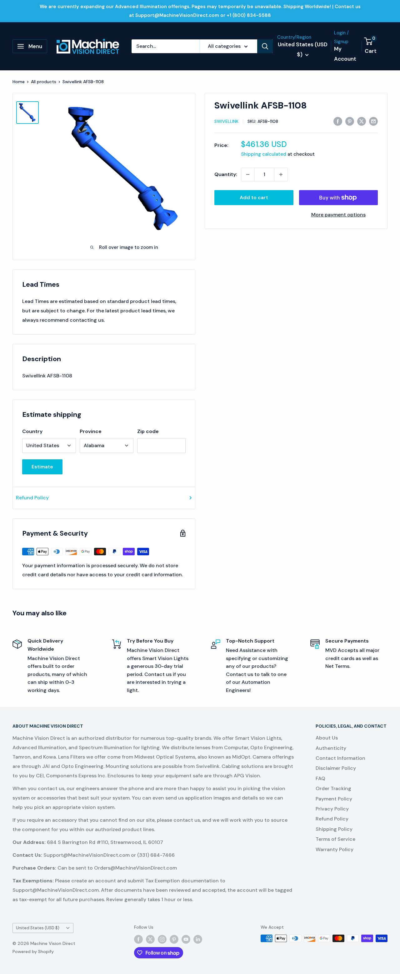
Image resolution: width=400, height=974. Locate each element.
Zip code (148, 431)
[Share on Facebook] (337, 121)
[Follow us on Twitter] (150, 939)
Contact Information (340, 758)
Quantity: (225, 174)
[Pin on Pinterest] (349, 121)
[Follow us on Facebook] (138, 939)
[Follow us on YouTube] (186, 939)
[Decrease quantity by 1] (247, 174)
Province (91, 431)
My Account (345, 53)
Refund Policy (32, 497)
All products (43, 81)
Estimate (42, 466)
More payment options (338, 214)
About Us (327, 737)
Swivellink (226, 121)
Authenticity (331, 748)
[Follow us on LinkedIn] (197, 939)
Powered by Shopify (33, 951)
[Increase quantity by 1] (281, 174)
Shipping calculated (263, 154)
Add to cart (254, 197)
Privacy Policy (332, 808)
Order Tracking (333, 788)
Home (18, 81)
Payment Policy (334, 798)
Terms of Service (335, 839)
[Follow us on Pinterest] (174, 939)
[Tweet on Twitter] (361, 121)
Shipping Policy (334, 829)
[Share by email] (373, 121)
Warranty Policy (334, 849)
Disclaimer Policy (336, 768)
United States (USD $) (37, 928)
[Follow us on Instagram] (162, 939)
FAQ (320, 778)
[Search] (265, 46)
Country (32, 431)
